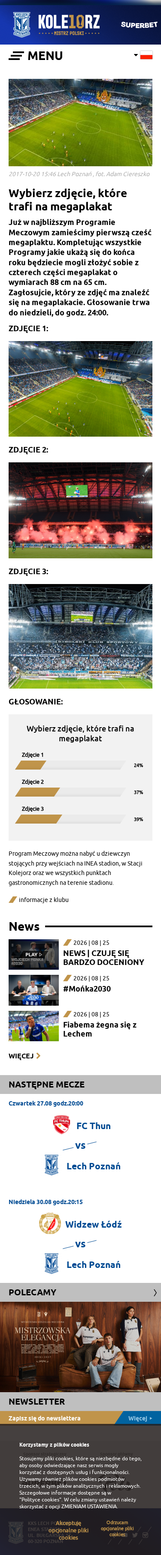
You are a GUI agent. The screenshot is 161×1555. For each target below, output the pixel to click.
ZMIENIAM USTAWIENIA (89, 1506)
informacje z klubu (44, 900)
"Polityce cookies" (40, 1499)
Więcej (21, 1056)
